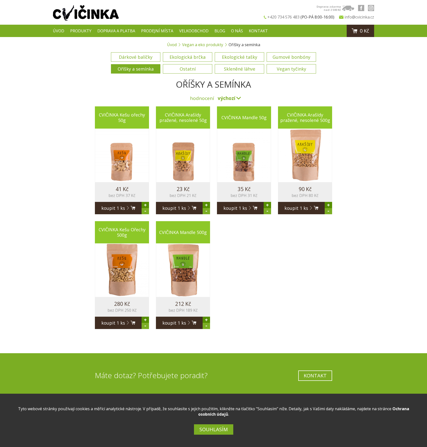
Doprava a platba (116, 31)
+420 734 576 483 (283, 17)
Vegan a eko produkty (202, 44)
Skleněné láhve (239, 69)
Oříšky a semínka (136, 69)
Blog (219, 31)
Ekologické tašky (239, 57)
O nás (237, 31)
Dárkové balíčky (135, 57)
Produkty (80, 31)
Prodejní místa (157, 31)
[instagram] (371, 8)
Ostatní (188, 69)
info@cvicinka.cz (359, 17)
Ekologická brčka (188, 57)
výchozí (226, 98)
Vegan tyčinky (291, 69)
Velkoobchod (194, 31)
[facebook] (361, 8)
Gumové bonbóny (291, 57)
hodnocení (202, 98)
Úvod (58, 31)
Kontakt (258, 31)
